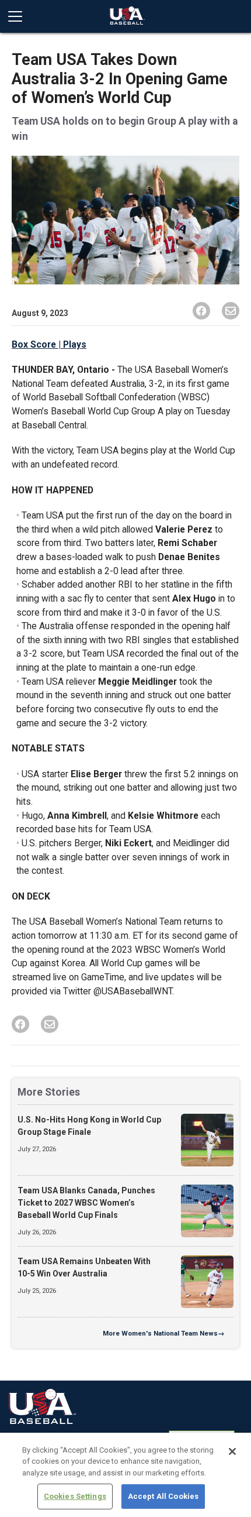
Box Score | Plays (49, 344)
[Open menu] (20, 16)
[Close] (232, 1451)
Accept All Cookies (163, 1496)
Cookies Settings (75, 1496)
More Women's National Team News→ (163, 1333)
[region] (125, 1475)
